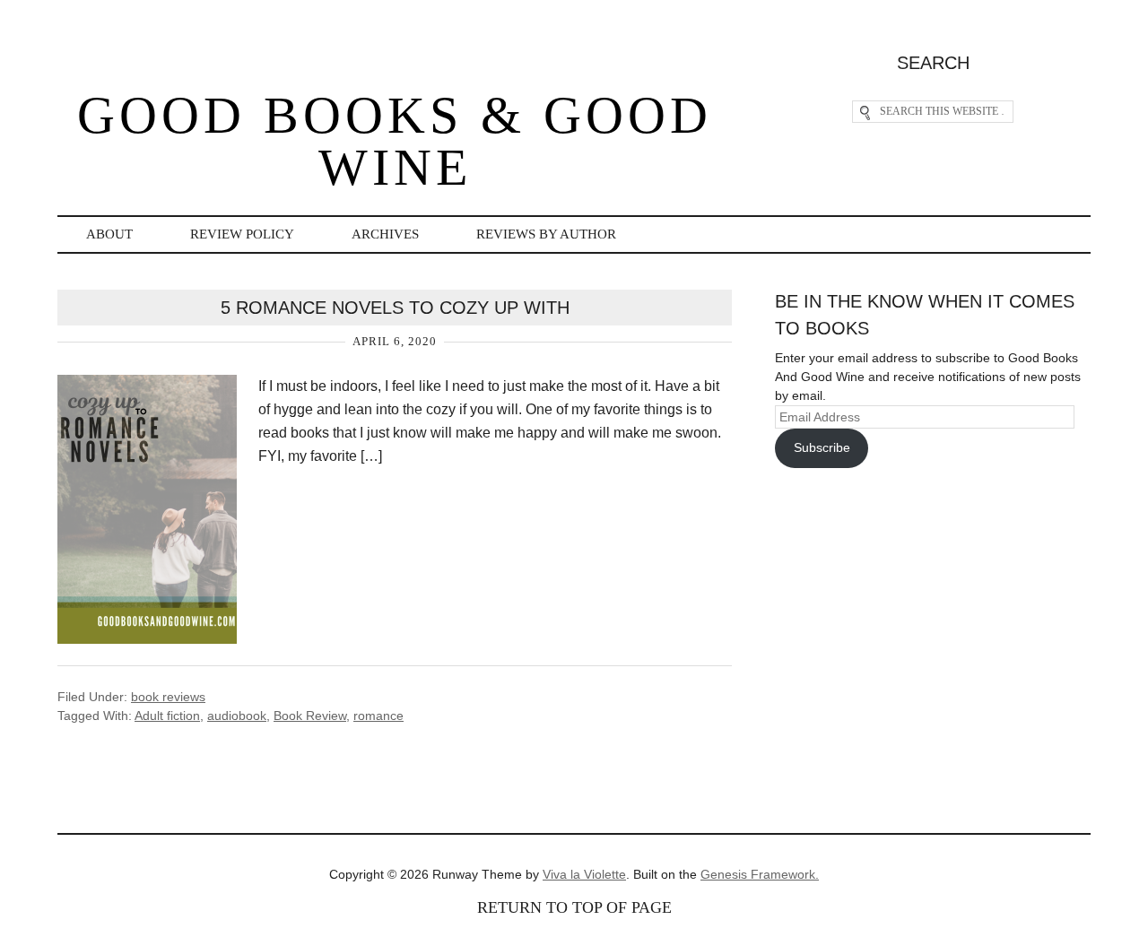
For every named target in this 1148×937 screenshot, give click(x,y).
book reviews (168, 697)
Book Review (310, 715)
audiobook (236, 715)
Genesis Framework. (759, 874)
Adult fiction (167, 715)
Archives (385, 234)
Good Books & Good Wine (394, 141)
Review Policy (242, 234)
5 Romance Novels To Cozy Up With (395, 307)
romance (378, 715)
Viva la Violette (584, 874)
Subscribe (822, 447)
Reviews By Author (546, 234)
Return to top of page (574, 907)
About (109, 234)
